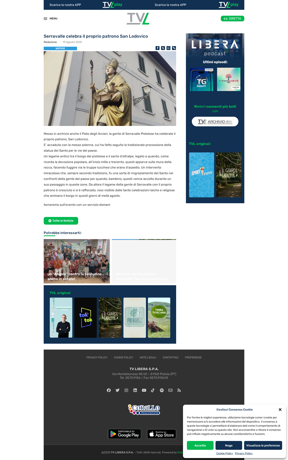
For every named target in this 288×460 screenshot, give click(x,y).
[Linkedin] (135, 390)
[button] (280, 410)
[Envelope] (170, 390)
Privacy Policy (244, 453)
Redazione (50, 42)
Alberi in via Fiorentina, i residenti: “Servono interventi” (141, 276)
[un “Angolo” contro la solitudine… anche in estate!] (76, 261)
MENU (51, 18)
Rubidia (182, 452)
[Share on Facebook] (157, 48)
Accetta (200, 445)
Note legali (148, 357)
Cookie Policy (224, 453)
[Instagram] (126, 390)
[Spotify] (162, 390)
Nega (229, 445)
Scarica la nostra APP (65, 5)
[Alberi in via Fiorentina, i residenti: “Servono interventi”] (144, 261)
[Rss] (179, 390)
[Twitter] (117, 390)
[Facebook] (109, 390)
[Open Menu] (45, 18)
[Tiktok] (153, 390)
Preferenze (193, 357)
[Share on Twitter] (163, 48)
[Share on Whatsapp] (168, 48)
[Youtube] (144, 390)
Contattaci (170, 357)
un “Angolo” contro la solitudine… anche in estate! (75, 276)
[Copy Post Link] (174, 48)
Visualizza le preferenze (263, 445)
